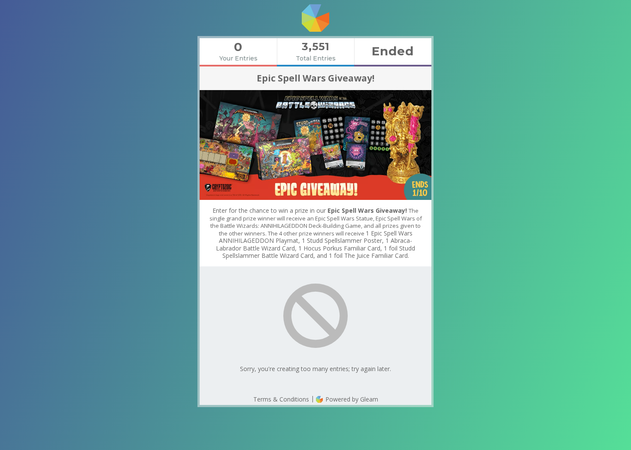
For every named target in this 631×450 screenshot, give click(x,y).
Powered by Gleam (351, 399)
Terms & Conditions (281, 399)
